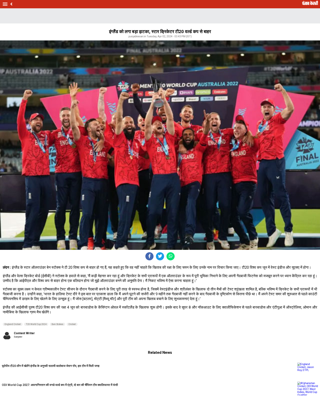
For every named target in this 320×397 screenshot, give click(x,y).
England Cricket (13, 324)
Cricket (72, 324)
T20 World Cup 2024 (36, 324)
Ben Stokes (57, 324)
